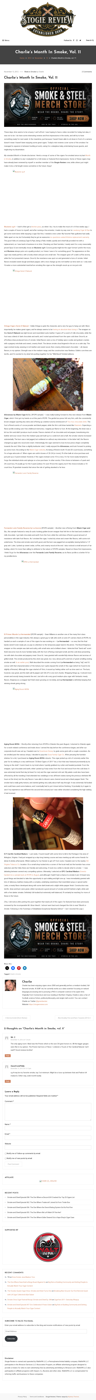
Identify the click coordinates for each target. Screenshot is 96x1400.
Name (8, 1124)
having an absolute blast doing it (65, 329)
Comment (9, 1101)
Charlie (41, 72)
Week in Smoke (30, 72)
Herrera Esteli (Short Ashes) (17, 1018)
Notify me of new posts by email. (19, 1158)
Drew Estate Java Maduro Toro (23, 1277)
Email (7, 1134)
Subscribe (11, 1339)
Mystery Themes (73, 1397)
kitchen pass (36, 227)
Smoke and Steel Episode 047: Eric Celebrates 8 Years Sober (29, 1305)
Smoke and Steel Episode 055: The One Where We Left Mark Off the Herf (34, 1212)
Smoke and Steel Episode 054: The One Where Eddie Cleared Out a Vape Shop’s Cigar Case (40, 1217)
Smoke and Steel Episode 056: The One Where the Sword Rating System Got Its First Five (40, 1207)
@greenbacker (41, 1001)
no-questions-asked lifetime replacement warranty (69, 237)
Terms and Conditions (37, 1397)
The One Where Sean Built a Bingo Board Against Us (26, 1282)
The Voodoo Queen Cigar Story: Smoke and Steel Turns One (29, 1291)
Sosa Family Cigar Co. (56, 755)
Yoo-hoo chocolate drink (77, 422)
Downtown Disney (46, 751)
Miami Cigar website (37, 450)
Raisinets (78, 425)
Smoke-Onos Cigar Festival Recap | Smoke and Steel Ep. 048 (29, 1300)
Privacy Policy (22, 1397)
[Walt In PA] (48, 1247)
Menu (7, 40)
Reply (7, 1055)
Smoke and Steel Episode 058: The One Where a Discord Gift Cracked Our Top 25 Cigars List (41, 1197)
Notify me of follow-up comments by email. (24, 1153)
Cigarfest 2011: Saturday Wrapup (66, 1300)
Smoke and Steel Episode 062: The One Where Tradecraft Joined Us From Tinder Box (38, 1202)
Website (8, 1144)
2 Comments (87, 72)
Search (89, 40)
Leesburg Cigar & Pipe (81, 230)
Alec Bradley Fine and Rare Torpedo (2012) (73, 1018)
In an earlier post (22, 662)
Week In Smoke (15, 974)
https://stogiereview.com (38, 1004)
